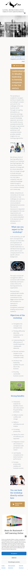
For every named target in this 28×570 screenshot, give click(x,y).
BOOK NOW (11, 521)
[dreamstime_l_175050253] (17, 143)
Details (18, 521)
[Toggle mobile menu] (25, 13)
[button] (25, 536)
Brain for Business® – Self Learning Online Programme (14, 533)
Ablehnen (14, 557)
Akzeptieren (14, 553)
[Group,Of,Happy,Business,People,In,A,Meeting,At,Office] (17, 476)
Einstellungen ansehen (14, 562)
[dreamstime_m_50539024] (17, 262)
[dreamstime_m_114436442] (17, 382)
